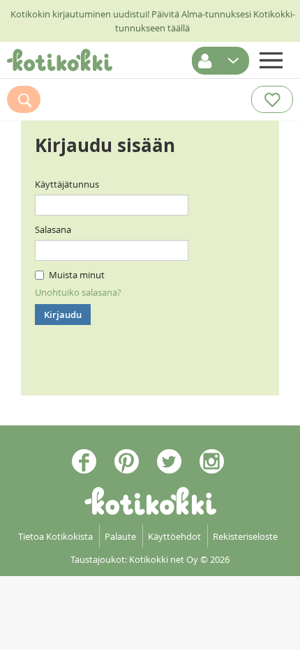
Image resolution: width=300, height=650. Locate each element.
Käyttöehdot (174, 536)
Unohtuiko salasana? (78, 292)
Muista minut (77, 275)
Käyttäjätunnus (67, 184)
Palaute (120, 536)
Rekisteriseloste (245, 536)
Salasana (53, 229)
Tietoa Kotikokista (55, 536)
